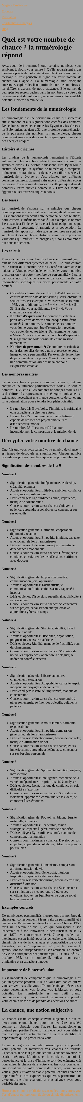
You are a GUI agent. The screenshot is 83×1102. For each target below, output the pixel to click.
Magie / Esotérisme (14, 5)
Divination (9, 17)
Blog (5, 29)
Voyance (7, 11)
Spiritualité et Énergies (17, 23)
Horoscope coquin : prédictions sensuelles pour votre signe (41, 1090)
